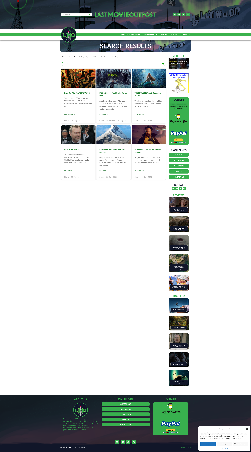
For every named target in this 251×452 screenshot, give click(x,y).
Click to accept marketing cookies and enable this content (179, 63)
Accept (208, 444)
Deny (224, 444)
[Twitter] (183, 14)
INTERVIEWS (135, 35)
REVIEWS (164, 35)
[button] (247, 429)
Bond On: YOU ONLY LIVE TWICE (77, 93)
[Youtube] (174, 14)
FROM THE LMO (149, 35)
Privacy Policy (224, 448)
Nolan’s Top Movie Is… (73, 149)
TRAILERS (174, 35)
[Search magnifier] (90, 14)
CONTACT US (185, 35)
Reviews (179, 195)
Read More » (69, 114)
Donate (178, 99)
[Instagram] (188, 14)
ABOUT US (124, 35)
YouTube (179, 56)
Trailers (178, 296)
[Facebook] (179, 14)
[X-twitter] (128, 442)
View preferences (240, 444)
